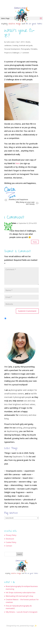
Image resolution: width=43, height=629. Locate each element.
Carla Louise (10, 42)
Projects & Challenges (11, 53)
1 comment (25, 53)
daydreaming (12, 431)
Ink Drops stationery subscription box (20, 592)
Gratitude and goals (26, 45)
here (18, 163)
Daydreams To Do (20, 456)
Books (28, 42)
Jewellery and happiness (18, 199)
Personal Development (12, 49)
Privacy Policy (11, 535)
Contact (9, 546)
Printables (34, 49)
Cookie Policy (11, 542)
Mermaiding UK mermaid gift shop (19, 596)
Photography (25, 49)
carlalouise (7, 45)
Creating (15, 45)
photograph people (22, 397)
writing (19, 427)
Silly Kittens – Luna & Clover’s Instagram (21, 612)
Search (19, 554)
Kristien (12, 223)
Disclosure (10, 539)
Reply (35, 242)
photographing (29, 427)
